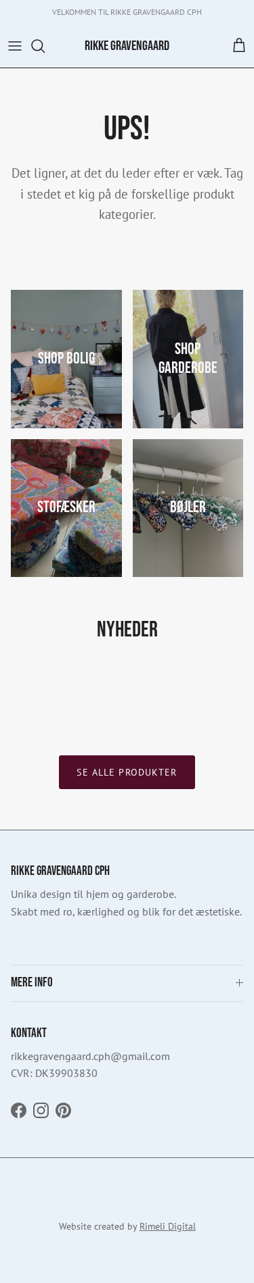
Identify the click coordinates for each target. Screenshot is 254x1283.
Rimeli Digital (168, 1225)
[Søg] (45, 46)
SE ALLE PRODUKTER (127, 772)
